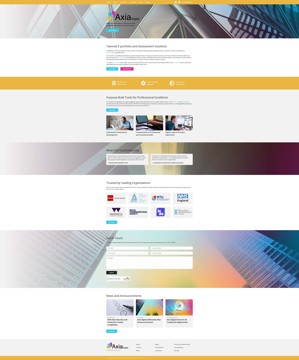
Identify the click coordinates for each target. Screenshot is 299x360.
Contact (147, 2)
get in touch (112, 30)
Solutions (123, 2)
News (141, 2)
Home (109, 2)
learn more (112, 69)
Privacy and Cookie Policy (182, 344)
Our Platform (159, 347)
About (115, 2)
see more (112, 222)
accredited (177, 62)
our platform (127, 69)
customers (122, 57)
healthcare (175, 102)
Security (176, 350)
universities (116, 62)
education (184, 102)
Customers (133, 2)
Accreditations (178, 347)
